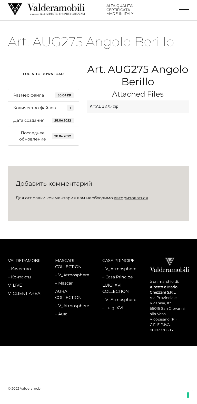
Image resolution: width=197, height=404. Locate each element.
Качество (21, 268)
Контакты (21, 277)
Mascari (66, 283)
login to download (43, 74)
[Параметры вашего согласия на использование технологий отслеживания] (188, 395)
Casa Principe (119, 277)
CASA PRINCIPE (118, 260)
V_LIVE (15, 285)
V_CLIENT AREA (24, 293)
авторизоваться (131, 197)
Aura (62, 314)
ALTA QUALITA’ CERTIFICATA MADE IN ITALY (119, 10)
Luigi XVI (114, 307)
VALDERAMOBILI (25, 260)
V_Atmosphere (73, 275)
